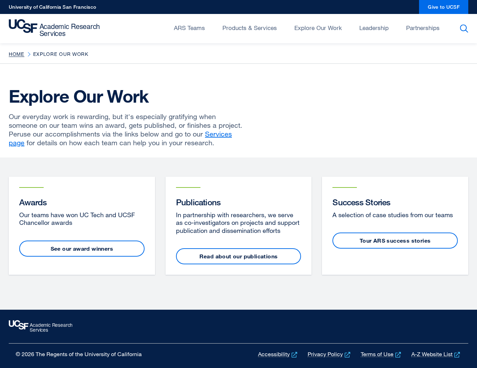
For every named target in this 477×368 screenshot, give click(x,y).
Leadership (374, 27)
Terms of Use (381, 354)
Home (16, 54)
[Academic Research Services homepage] (57, 28)
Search (465, 28)
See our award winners (82, 248)
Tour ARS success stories (395, 240)
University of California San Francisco (52, 9)
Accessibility (278, 354)
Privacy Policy (330, 354)
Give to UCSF (448, 9)
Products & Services (249, 27)
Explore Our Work (318, 27)
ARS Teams (189, 27)
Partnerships (423, 27)
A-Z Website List (436, 354)
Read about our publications (238, 256)
